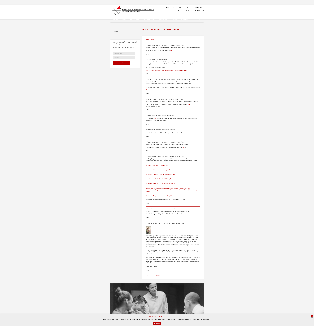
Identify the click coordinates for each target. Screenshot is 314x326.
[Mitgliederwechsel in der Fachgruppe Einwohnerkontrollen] (148, 230)
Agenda (116, 31)
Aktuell (115, 19)
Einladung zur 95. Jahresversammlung (157, 165)
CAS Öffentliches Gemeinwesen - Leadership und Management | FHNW (166, 70)
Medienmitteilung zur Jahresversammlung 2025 (159, 196)
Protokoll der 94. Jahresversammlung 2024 (158, 170)
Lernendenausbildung (149, 19)
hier (171, 50)
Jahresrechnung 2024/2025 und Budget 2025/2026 (160, 183)
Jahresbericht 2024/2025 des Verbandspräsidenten (160, 174)
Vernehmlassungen (164, 19)
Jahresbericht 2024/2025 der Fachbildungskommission (161, 179)
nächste (158, 275)
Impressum (184, 19)
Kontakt (175, 19)
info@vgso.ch (199, 10)
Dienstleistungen (135, 19)
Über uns (123, 19)
